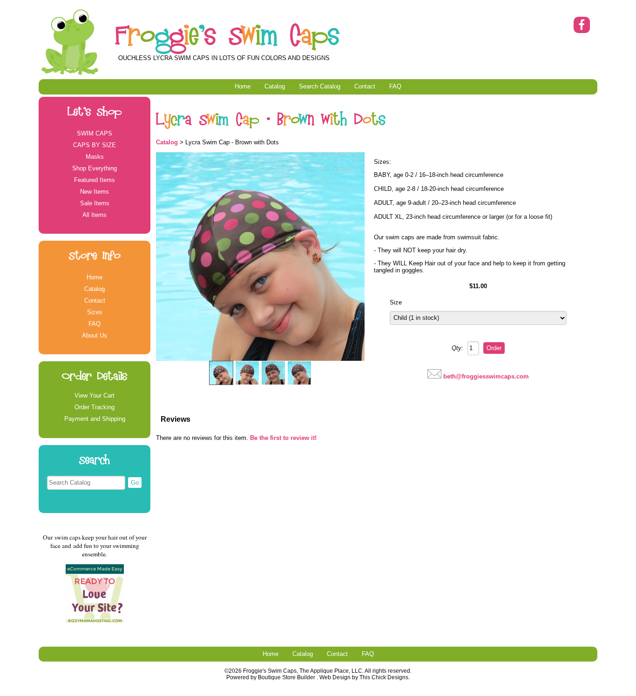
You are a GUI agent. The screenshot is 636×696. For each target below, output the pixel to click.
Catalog (274, 86)
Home (242, 86)
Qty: (457, 348)
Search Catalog (319, 86)
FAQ (395, 86)
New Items (94, 191)
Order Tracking (94, 407)
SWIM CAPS (94, 133)
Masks (95, 156)
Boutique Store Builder (286, 677)
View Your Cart (94, 395)
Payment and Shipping (94, 418)
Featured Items (94, 179)
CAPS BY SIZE (94, 145)
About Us (94, 335)
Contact (364, 86)
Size (396, 302)
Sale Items (94, 203)
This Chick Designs (383, 677)
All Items (94, 214)
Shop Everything (94, 168)
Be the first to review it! (283, 437)
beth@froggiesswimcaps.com (486, 376)
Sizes (94, 312)
